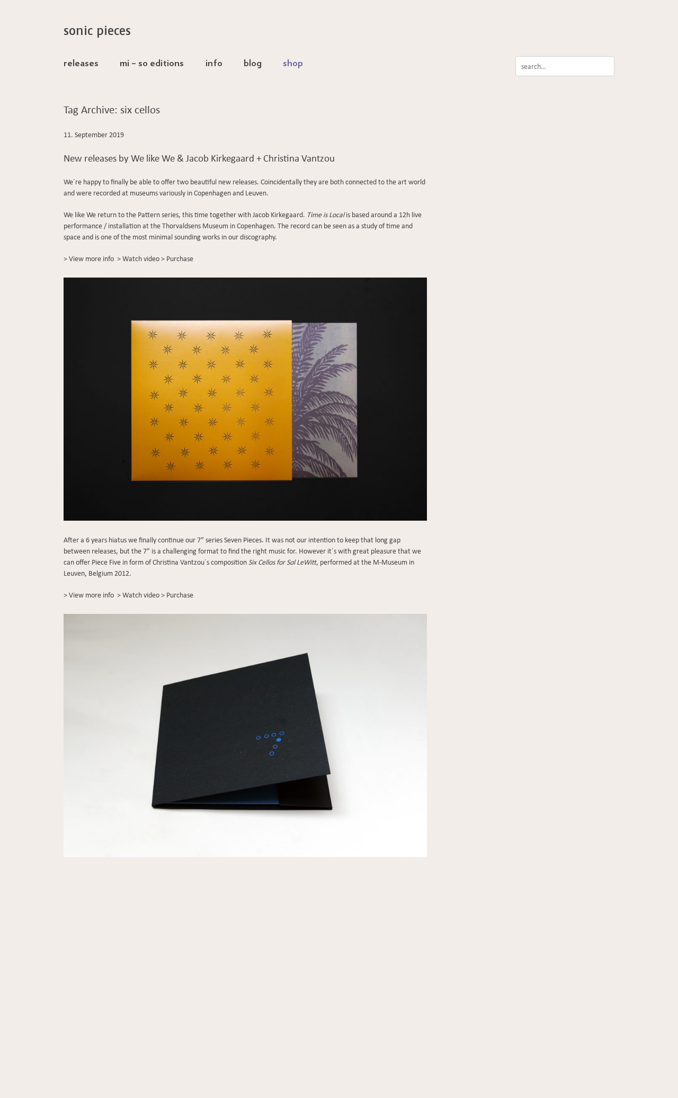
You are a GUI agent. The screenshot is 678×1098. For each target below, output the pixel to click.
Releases (81, 63)
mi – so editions (152, 63)
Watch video (140, 258)
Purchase (179, 258)
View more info (91, 258)
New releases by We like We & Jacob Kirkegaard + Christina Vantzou (199, 158)
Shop (293, 63)
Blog (253, 63)
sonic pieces (97, 30)
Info (214, 63)
